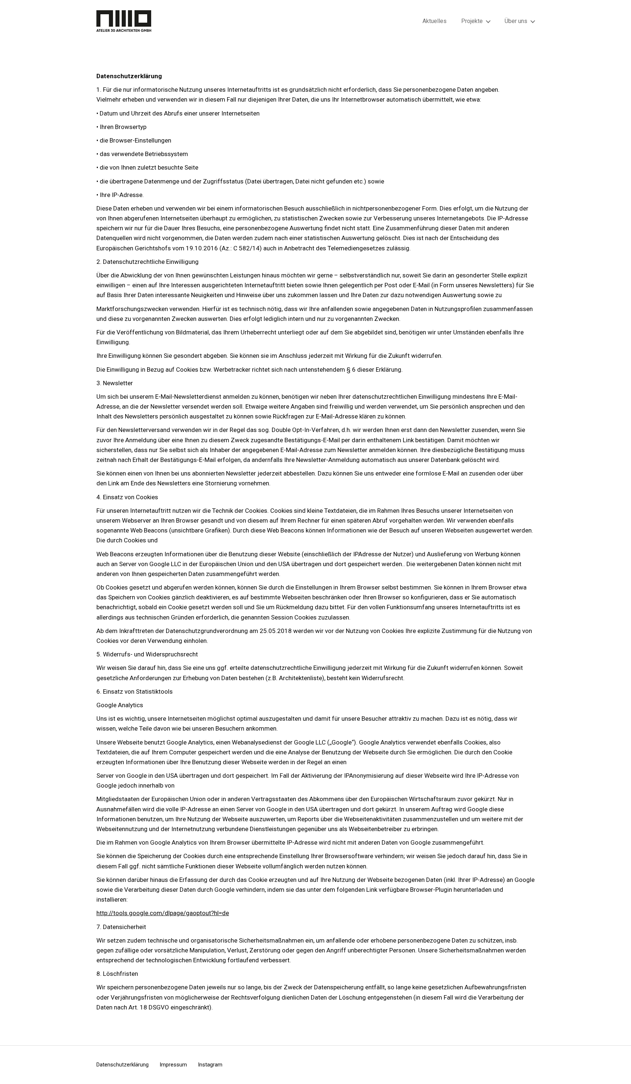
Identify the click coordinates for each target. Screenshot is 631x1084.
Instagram (210, 1064)
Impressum (173, 1064)
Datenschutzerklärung (122, 1064)
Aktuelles (434, 21)
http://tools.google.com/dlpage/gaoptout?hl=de (162, 913)
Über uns (516, 21)
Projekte (472, 21)
